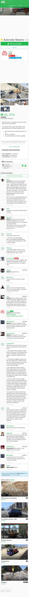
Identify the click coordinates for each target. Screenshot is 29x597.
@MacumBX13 (10, 467)
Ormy (7, 408)
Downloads (6, 115)
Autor (12, 311)
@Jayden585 (9, 448)
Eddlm (10, 52)
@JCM (8, 313)
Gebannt (16, 258)
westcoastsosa (10, 333)
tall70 (7, 179)
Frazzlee (8, 270)
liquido (8, 465)
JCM (7, 296)
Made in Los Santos (5, 591)
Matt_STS (8, 217)
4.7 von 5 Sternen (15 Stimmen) (7, 118)
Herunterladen (15, 43)
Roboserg (9, 234)
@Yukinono (9, 181)
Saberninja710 (10, 321)
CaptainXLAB (9, 343)
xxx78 (8, 286)
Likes (13, 115)
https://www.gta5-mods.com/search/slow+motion (14, 315)
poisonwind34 (10, 258)
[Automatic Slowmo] (14, 91)
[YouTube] (9, 53)
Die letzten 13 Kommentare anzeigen (14, 175)
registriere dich (6, 475)
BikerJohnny (9, 277)
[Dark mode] (25, 6)
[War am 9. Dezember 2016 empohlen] (2, 40)
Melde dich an (21, 473)
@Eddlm (8, 219)
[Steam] (11, 53)
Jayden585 (9, 433)
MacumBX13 (9, 455)
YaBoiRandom (10, 446)
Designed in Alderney (6, 590)
